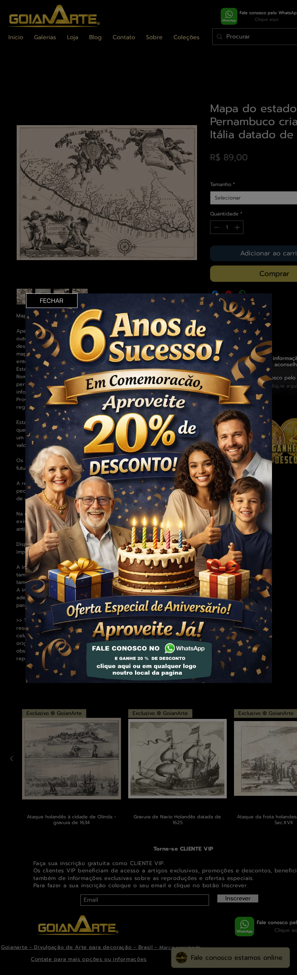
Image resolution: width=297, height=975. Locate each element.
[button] (52, 300)
